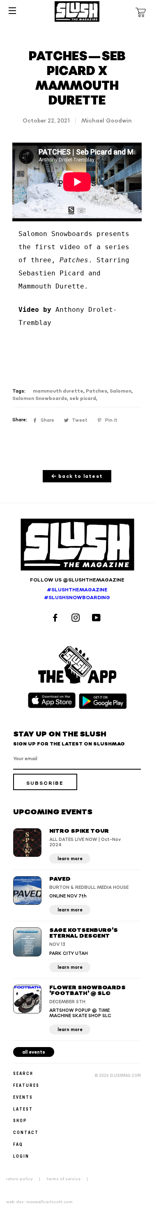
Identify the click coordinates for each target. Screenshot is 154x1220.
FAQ (18, 1144)
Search (23, 1073)
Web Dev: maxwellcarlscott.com (39, 1202)
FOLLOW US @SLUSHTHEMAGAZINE (77, 580)
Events (23, 1097)
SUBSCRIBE (45, 783)
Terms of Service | (70, 1179)
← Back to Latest (77, 476)
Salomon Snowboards (39, 398)
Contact (26, 1132)
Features (26, 1085)
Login (21, 1156)
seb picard (82, 398)
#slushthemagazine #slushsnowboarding (77, 593)
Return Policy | (25, 1179)
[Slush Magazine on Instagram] (76, 618)
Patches (96, 391)
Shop (20, 1120)
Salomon (120, 391)
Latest (23, 1109)
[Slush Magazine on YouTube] (97, 618)
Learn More (70, 859)
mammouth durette (58, 391)
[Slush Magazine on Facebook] (56, 618)
